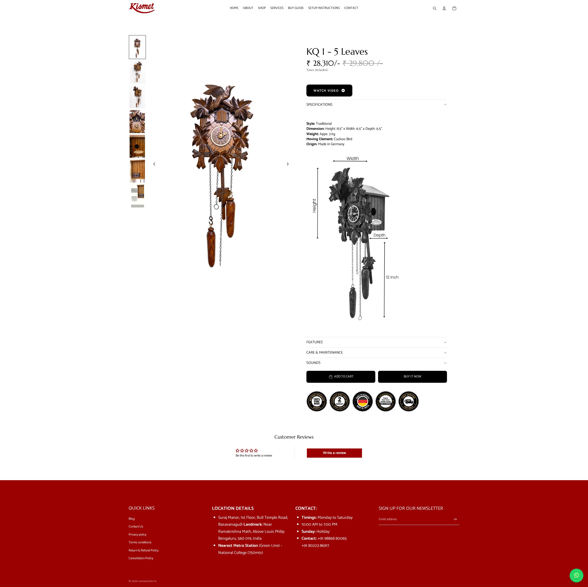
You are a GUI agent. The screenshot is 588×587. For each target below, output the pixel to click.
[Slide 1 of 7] (137, 47)
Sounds (313, 363)
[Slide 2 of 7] (137, 71)
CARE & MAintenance (324, 352)
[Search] (435, 8)
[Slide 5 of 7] (137, 146)
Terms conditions (140, 542)
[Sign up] (455, 519)
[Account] (444, 8)
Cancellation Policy (141, 558)
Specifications (319, 105)
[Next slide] (289, 165)
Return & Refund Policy (143, 550)
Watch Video (327, 91)
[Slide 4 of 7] (137, 121)
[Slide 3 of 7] (137, 96)
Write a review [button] (334, 453)
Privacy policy (137, 534)
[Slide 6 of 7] (137, 171)
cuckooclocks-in (147, 581)
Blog (132, 519)
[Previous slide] (153, 165)
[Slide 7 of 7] (137, 195)
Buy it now (412, 376)
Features (314, 342)
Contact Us (136, 526)
